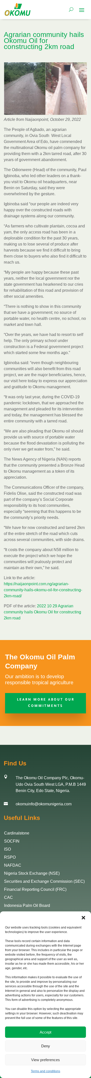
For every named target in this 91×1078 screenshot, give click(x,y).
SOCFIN (11, 841)
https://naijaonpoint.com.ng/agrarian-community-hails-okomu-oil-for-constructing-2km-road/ (43, 590)
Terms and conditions (45, 1071)
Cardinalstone (16, 833)
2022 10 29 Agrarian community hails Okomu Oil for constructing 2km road (42, 612)
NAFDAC (12, 865)
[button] (83, 917)
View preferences (45, 1060)
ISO (7, 849)
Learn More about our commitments (45, 703)
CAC (8, 897)
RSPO (10, 857)
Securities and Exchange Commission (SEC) (44, 881)
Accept (45, 1032)
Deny (45, 1046)
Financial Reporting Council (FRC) (35, 889)
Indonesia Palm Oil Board (27, 905)
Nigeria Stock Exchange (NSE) (32, 873)
